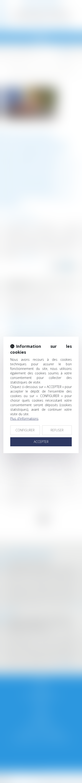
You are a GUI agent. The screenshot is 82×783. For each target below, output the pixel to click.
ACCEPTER (41, 442)
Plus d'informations (24, 418)
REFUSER (57, 430)
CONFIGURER (25, 430)
